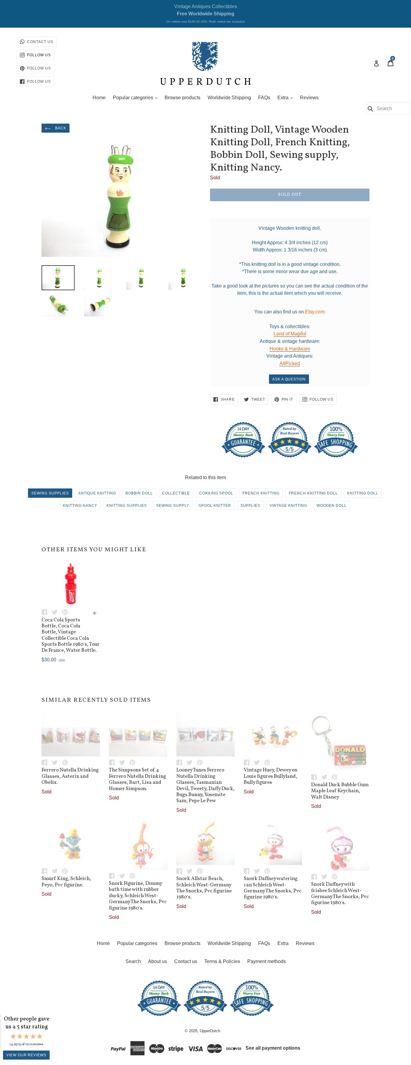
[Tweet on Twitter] (57, 611)
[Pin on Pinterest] (66, 611)
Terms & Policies (222, 961)
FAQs (264, 97)
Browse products (182, 97)
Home (99, 97)
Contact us (185, 961)
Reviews (309, 97)
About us (157, 961)
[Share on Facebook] (47, 611)
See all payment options (273, 1048)
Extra (286, 97)
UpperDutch (210, 1031)
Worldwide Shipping (229, 97)
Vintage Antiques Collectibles (205, 13)
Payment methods (266, 961)
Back (60, 128)
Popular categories (136, 97)
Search (133, 961)
